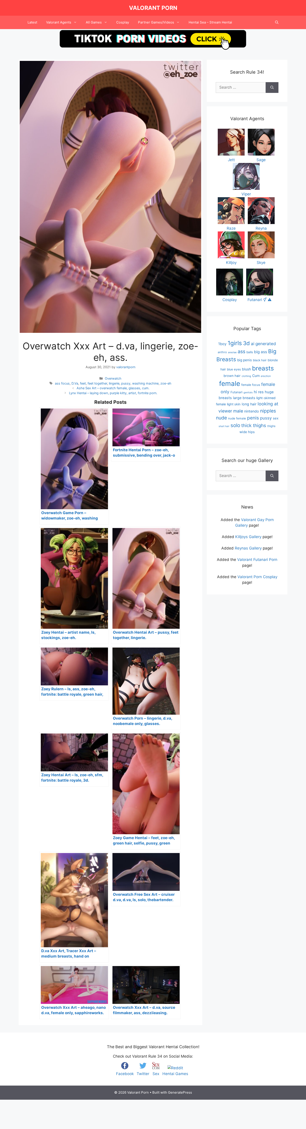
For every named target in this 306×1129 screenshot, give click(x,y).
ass (241, 351)
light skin (234, 404)
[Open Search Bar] (277, 22)
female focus (250, 385)
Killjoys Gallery (248, 537)
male (238, 411)
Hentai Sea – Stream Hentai (210, 22)
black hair (260, 360)
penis (253, 418)
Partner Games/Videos (156, 22)
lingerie (114, 383)
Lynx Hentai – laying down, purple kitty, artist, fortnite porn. (113, 393)
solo (235, 425)
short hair (224, 426)
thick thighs (253, 425)
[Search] (272, 87)
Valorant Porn (153, 7)
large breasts (244, 398)
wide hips (247, 432)
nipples (268, 411)
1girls (235, 343)
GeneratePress (180, 1092)
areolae (232, 352)
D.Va (74, 383)
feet (83, 383)
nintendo (251, 411)
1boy (222, 344)
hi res (259, 392)
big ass (260, 351)
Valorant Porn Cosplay (257, 577)
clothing (246, 376)
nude (221, 418)
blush (246, 369)
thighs (271, 426)
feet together (97, 383)
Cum (256, 376)
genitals (248, 392)
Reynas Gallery (248, 548)
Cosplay (122, 22)
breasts (263, 368)
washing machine (145, 383)
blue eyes (234, 369)
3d (246, 343)
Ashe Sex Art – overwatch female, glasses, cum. (113, 388)
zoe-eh (165, 383)
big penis (244, 360)
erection (266, 376)
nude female (237, 418)
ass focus (62, 383)
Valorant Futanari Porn (257, 559)
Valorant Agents (58, 22)
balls (249, 352)
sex (275, 418)
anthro (222, 352)
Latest (32, 22)
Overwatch (113, 378)
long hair (249, 404)
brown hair (232, 376)
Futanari (236, 392)
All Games (94, 22)
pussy (125, 383)
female (229, 383)
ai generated (263, 343)
